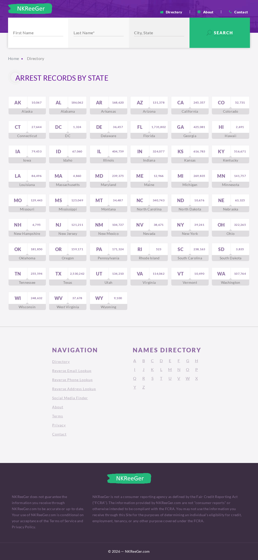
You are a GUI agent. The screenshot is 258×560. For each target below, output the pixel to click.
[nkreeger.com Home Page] (30, 8)
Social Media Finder (70, 398)
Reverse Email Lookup (71, 370)
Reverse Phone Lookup (72, 380)
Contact (241, 11)
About (208, 11)
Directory (174, 11)
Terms (57, 416)
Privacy (59, 425)
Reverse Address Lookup (74, 389)
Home (13, 58)
